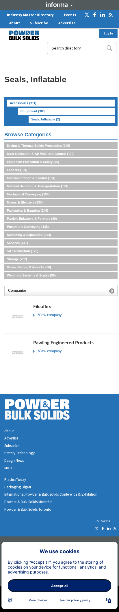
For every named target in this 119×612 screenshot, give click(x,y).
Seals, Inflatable (45, 119)
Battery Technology (19, 452)
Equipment (33, 111)
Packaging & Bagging (27, 210)
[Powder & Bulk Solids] (44, 410)
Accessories (23, 103)
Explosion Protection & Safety (33, 162)
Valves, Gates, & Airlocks (29, 267)
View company (50, 315)
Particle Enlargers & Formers (32, 218)
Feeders (17, 170)
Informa (59, 4)
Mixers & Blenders (25, 202)
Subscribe (39, 23)
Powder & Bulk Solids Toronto (27, 509)
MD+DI (9, 468)
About (14, 23)
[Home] (20, 35)
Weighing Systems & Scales (31, 275)
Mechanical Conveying (28, 194)
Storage (17, 259)
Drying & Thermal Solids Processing (38, 145)
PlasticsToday (15, 479)
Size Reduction (22, 251)
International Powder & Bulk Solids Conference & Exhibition (50, 494)
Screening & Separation (29, 235)
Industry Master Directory (30, 14)
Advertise (67, 23)
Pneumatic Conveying (28, 226)
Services (17, 243)
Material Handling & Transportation (37, 186)
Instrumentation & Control (31, 178)
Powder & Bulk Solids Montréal (28, 501)
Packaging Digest (17, 487)
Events (70, 14)
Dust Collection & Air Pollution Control (41, 153)
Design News (14, 460)
